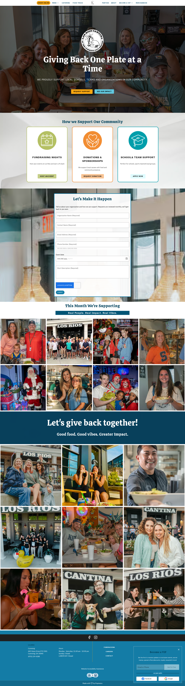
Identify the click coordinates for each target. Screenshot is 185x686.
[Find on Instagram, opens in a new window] (95, 637)
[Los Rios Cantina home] (92, 2)
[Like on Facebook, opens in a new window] (89, 637)
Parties (105, 3)
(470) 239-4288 (34, 656)
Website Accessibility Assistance (92, 669)
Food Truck (78, 3)
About (113, 3)
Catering (66, 3)
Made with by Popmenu (51, 683)
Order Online (43, 3)
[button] (55, 3)
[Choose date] (126, 258)
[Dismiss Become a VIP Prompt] (178, 649)
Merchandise (141, 3)
